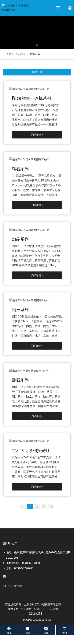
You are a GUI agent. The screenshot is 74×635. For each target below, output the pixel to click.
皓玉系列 (20, 309)
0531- (25, 562)
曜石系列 (20, 168)
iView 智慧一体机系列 (31, 98)
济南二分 (40, 608)
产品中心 (21, 54)
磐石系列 (20, 379)
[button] (37, 45)
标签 (56, 608)
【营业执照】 (35, 613)
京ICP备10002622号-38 (37, 619)
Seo (51, 608)
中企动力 (26, 608)
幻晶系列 (20, 239)
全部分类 (37, 72)
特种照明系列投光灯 (31, 450)
